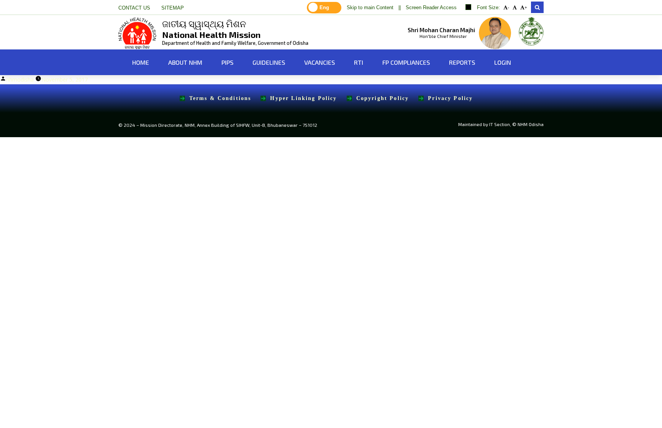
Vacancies (319, 62)
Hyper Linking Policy (303, 98)
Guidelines (268, 62)
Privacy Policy (450, 98)
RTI (358, 62)
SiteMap (172, 8)
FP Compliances (406, 62)
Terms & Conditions (220, 98)
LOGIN (502, 62)
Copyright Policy (382, 98)
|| (399, 7)
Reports (462, 62)
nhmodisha (20, 79)
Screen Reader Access (431, 7)
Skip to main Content (370, 7)
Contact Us (134, 8)
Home (140, 62)
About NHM (185, 62)
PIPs (227, 62)
